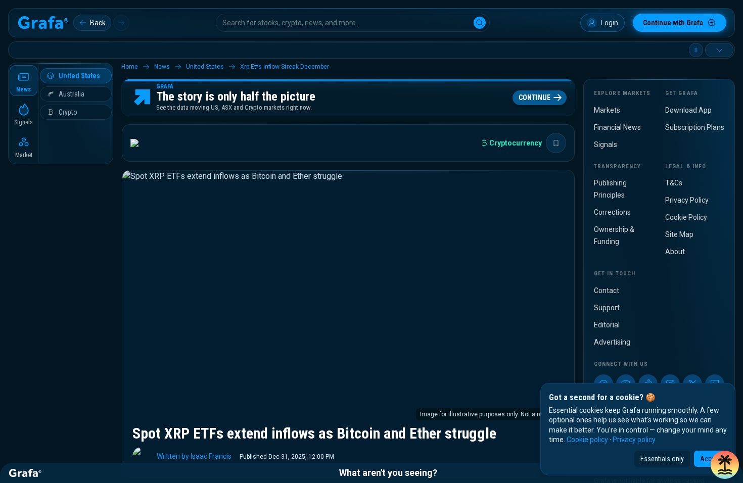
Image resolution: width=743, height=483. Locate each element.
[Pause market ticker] (696, 50)
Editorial (607, 325)
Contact (606, 290)
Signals (605, 144)
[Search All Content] (480, 23)
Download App (688, 110)
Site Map (679, 234)
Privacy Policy (687, 200)
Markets (607, 110)
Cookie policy (587, 440)
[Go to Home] (43, 23)
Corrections (612, 212)
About (675, 252)
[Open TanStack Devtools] (725, 465)
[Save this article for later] (556, 143)
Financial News (617, 127)
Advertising (612, 342)
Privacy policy (634, 440)
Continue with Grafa (673, 23)
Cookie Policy (686, 217)
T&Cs (673, 183)
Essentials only (662, 459)
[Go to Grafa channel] (143, 143)
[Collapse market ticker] (719, 50)
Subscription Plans (694, 127)
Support (607, 308)
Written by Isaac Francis (194, 456)
